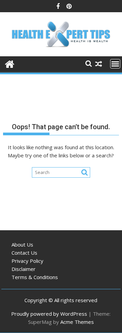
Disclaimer (24, 269)
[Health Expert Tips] (10, 63)
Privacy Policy (27, 260)
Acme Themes (77, 321)
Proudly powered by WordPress (49, 313)
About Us (22, 244)
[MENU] (115, 63)
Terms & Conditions (35, 277)
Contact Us (24, 252)
